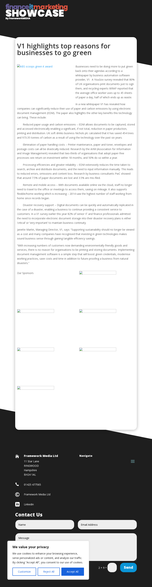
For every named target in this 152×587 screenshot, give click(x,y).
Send (128, 567)
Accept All (72, 571)
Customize (24, 571)
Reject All (48, 571)
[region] (48, 560)
